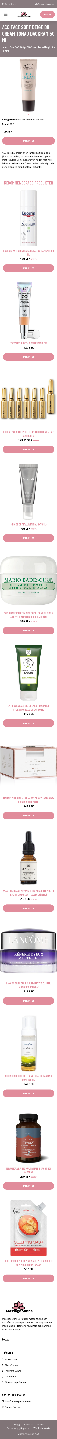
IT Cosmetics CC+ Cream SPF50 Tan (28, 343)
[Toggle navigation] (6, 14)
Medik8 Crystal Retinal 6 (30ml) (28, 524)
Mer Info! (28, 140)
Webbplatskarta (41, 1428)
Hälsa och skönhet (25, 119)
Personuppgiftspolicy (18, 1428)
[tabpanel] (28, 85)
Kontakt (28, 1424)
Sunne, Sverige (10, 4)
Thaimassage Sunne (15, 1382)
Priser (47, 14)
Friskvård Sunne (13, 1370)
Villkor (40, 1424)
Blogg (17, 1424)
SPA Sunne (10, 1376)
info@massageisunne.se (44, 4)
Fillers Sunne (11, 1365)
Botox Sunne (11, 1359)
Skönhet (40, 119)
